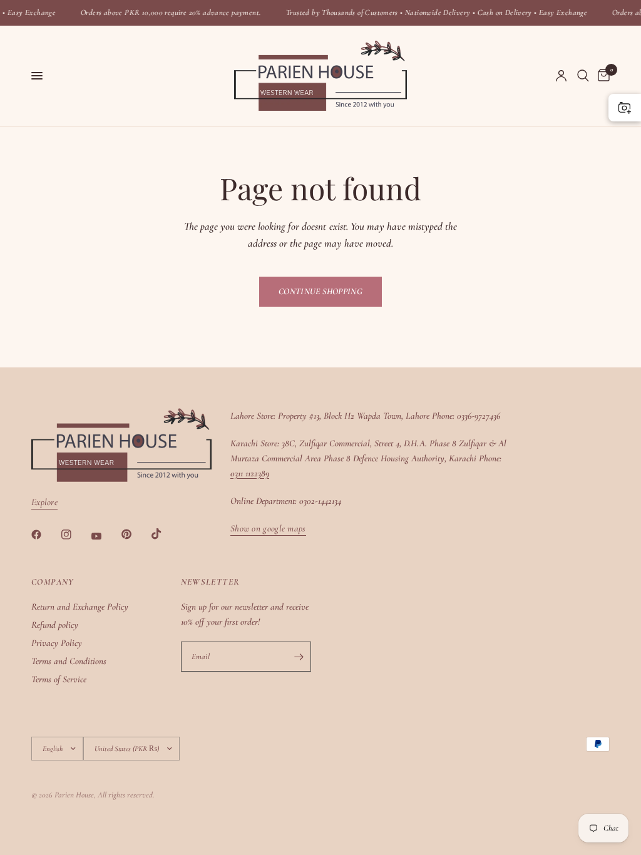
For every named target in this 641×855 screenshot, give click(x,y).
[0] (601, 76)
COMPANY (52, 582)
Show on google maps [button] (268, 528)
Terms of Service (58, 679)
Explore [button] (44, 502)
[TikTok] (165, 534)
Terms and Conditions (68, 661)
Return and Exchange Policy (79, 606)
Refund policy (54, 624)
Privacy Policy (56, 642)
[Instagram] (75, 534)
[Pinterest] (135, 534)
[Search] (583, 76)
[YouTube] (105, 536)
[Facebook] (45, 534)
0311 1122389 (249, 473)
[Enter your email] (298, 657)
